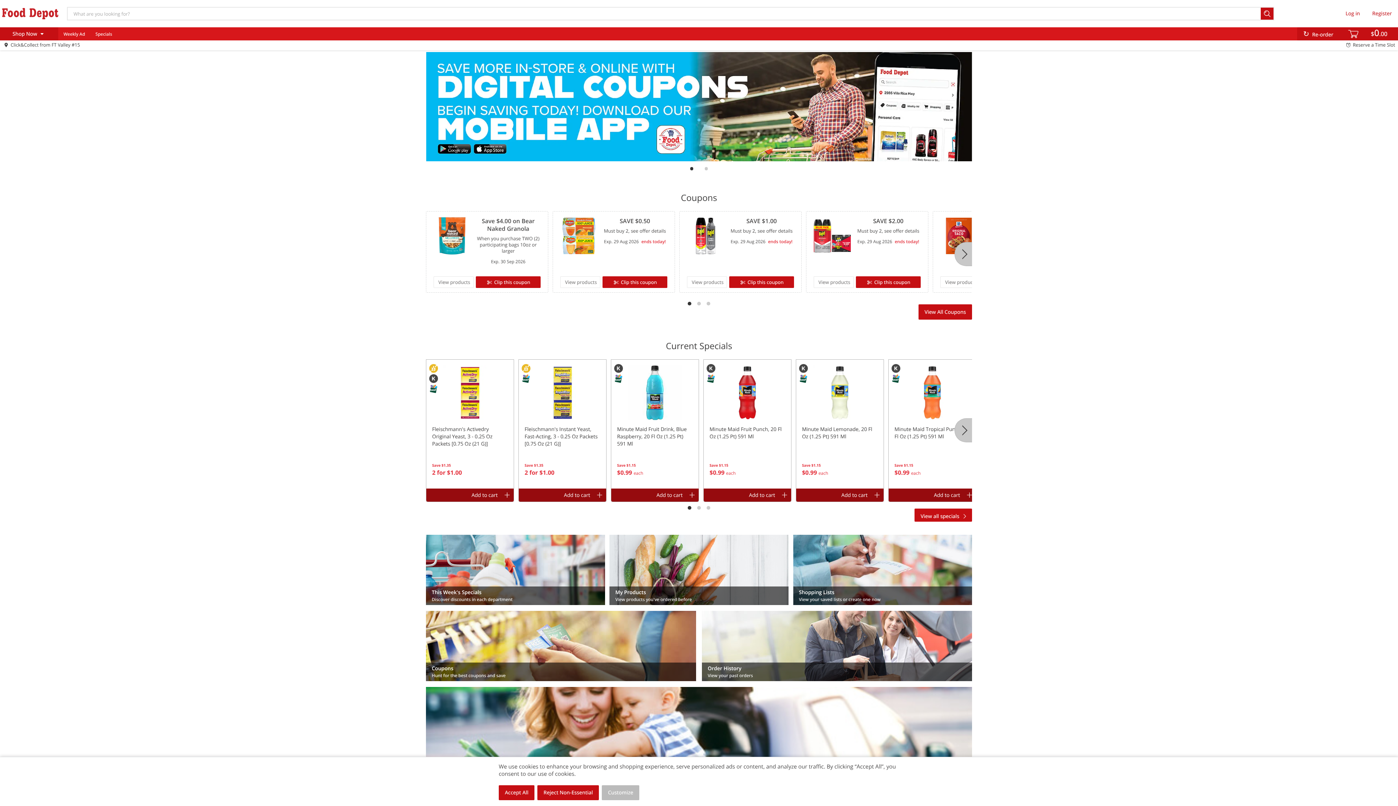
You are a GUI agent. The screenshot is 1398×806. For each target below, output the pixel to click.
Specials (103, 34)
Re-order (1322, 34)
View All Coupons (945, 312)
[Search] (1267, 13)
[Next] (963, 254)
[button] (470, 424)
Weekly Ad (74, 34)
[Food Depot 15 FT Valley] (30, 13)
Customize (620, 792)
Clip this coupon (512, 282)
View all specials (940, 516)
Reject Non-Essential (568, 792)
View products (454, 282)
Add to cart (484, 495)
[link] (699, 106)
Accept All (517, 792)
